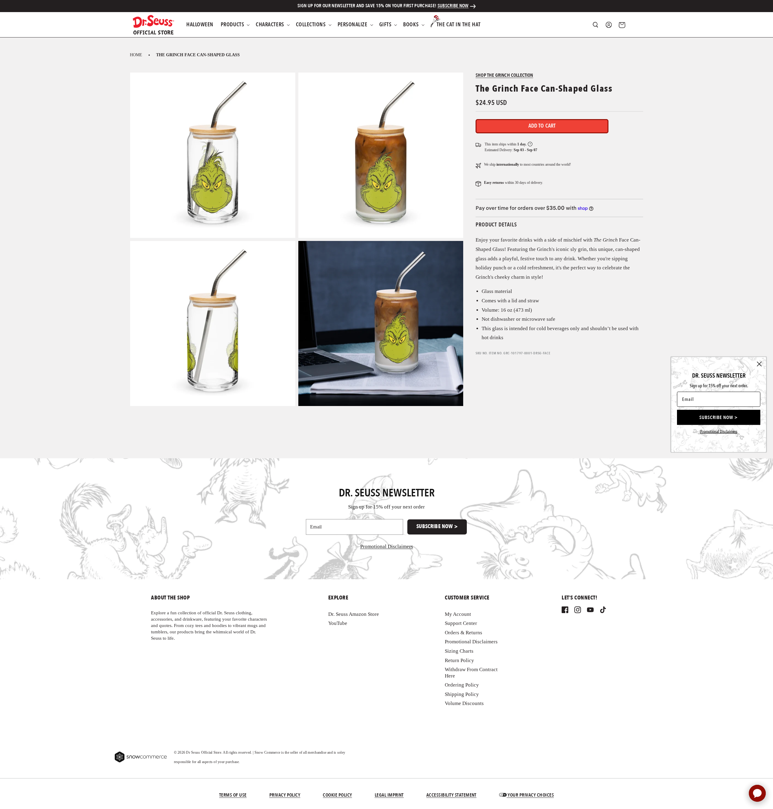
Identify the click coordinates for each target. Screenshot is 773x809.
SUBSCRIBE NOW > (437, 526)
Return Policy (459, 660)
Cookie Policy (337, 795)
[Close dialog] (759, 364)
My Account (458, 614)
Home (136, 55)
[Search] (595, 24)
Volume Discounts (464, 704)
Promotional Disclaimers (471, 642)
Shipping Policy (462, 694)
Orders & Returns (463, 632)
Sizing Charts (459, 651)
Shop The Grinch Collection (504, 75)
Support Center (461, 623)
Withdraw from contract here (471, 672)
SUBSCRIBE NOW (453, 6)
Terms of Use (233, 795)
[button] (234, 25)
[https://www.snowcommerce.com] (141, 757)
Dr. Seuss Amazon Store (353, 614)
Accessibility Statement (451, 795)
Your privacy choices (530, 795)
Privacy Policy (284, 795)
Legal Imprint (389, 795)
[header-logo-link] (153, 24)
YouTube (337, 623)
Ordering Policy (462, 685)
